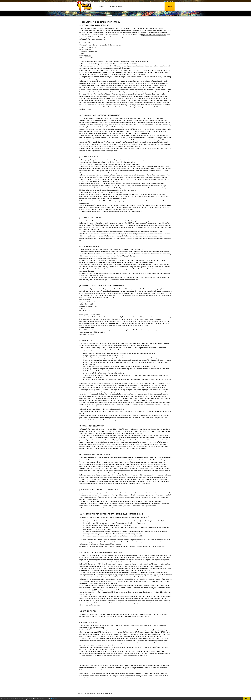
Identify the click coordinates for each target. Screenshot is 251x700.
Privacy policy (144, 616)
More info (54, 699)
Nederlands (169, 1)
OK (246, 698)
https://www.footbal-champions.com (128, 30)
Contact (87, 56)
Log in (169, 6)
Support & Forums (116, 6)
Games (101, 6)
